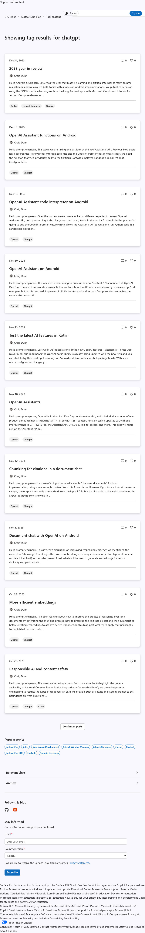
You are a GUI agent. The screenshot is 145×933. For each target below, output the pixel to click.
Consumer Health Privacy (14, 926)
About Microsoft (99, 914)
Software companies (52, 914)
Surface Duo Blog (31, 17)
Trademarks (111, 926)
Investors (17, 918)
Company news (118, 914)
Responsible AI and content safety (38, 668)
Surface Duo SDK (14, 752)
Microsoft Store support (106, 889)
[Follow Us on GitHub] (7, 809)
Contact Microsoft (50, 926)
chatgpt (130, 746)
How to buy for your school (80, 897)
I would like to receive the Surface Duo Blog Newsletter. (47, 863)
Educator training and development (117, 897)
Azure (29, 910)
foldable (31, 752)
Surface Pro (6, 885)
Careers (84, 914)
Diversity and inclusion (36, 918)
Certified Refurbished (22, 893)
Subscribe (12, 872)
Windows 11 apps (42, 889)
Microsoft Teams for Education (17, 897)
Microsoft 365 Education (49, 897)
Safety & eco (126, 926)
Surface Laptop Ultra (43, 885)
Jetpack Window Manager (76, 746)
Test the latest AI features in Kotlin (39, 335)
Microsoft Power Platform (85, 906)
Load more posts (72, 726)
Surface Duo (12, 746)
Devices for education (123, 893)
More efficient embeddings (32, 601)
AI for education (38, 902)
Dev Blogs (10, 17)
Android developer (49, 752)
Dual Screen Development (45, 746)
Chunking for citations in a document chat (45, 468)
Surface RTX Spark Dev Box (71, 885)
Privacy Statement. (79, 863)
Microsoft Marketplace (27, 914)
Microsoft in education (97, 893)
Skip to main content (12, 2)
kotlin (25, 746)
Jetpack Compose (102, 746)
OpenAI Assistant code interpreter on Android (48, 201)
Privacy (65, 926)
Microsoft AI (7, 906)
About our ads (8, 931)
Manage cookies (79, 926)
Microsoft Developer (45, 910)
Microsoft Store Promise (48, 893)
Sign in (136, 13)
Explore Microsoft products (15, 889)
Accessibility (56, 918)
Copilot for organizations (102, 885)
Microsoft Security (25, 906)
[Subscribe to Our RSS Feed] (15, 809)
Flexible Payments (73, 893)
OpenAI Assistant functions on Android (42, 134)
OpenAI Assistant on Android (34, 268)
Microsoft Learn (67, 910)
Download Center (81, 889)
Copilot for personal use (130, 885)
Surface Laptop (22, 885)
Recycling (139, 926)
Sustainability (71, 918)
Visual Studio (72, 914)
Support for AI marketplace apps (95, 910)
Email (8, 834)
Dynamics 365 (44, 906)
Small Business (17, 910)
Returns (124, 889)
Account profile (61, 889)
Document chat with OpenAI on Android (44, 535)
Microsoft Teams (110, 906)
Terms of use (97, 926)
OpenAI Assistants (24, 401)
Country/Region (15, 849)
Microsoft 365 (62, 906)
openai (118, 746)
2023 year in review (25, 68)
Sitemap (34, 926)
